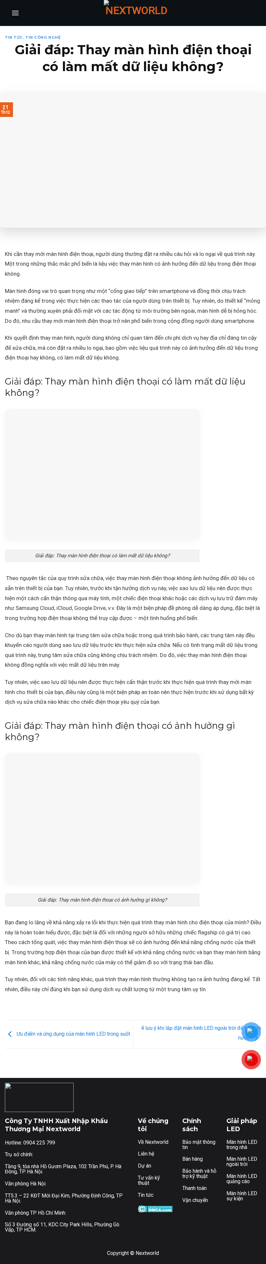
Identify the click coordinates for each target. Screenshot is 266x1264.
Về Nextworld (153, 1142)
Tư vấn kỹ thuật (149, 1180)
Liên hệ (146, 1154)
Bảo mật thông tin (198, 1144)
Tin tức (14, 37)
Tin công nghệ (43, 37)
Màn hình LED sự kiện (241, 1196)
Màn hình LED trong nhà (241, 1144)
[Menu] (15, 13)
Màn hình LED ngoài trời (241, 1161)
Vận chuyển (195, 1200)
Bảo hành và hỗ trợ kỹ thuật (199, 1173)
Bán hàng (192, 1159)
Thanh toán (194, 1188)
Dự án (144, 1166)
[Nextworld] (136, 13)
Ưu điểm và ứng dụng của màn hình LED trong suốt (72, 1034)
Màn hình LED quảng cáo (241, 1178)
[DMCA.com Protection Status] (155, 1209)
